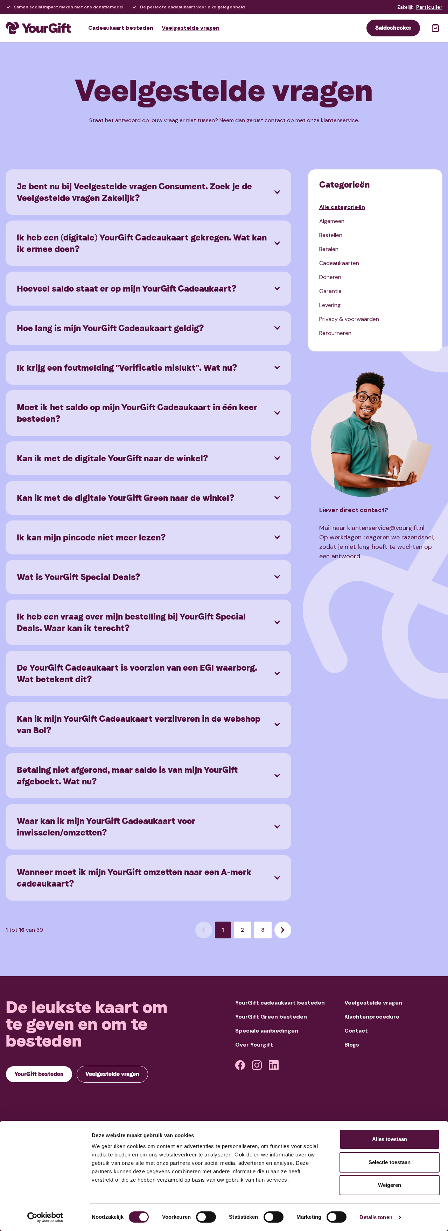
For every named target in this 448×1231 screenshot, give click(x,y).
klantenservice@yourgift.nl (386, 528)
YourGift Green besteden (271, 1016)
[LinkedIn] (274, 1065)
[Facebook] (240, 1065)
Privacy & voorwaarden (349, 319)
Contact (356, 1030)
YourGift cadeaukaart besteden (280, 1002)
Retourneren (335, 333)
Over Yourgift (254, 1044)
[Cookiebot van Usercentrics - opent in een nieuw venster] (45, 1217)
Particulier (429, 7)
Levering (330, 305)
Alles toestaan (389, 1139)
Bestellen (330, 235)
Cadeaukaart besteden (120, 28)
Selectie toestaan (390, 1162)
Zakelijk (405, 7)
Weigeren (389, 1185)
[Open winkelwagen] (435, 28)
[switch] (206, 1217)
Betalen (328, 249)
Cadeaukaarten (339, 263)
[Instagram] (257, 1065)
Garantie (330, 291)
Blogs (351, 1044)
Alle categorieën (342, 207)
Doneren (330, 277)
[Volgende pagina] (282, 930)
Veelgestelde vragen (190, 28)
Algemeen (331, 221)
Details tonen (375, 1217)
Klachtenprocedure (371, 1016)
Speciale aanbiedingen (266, 1030)
